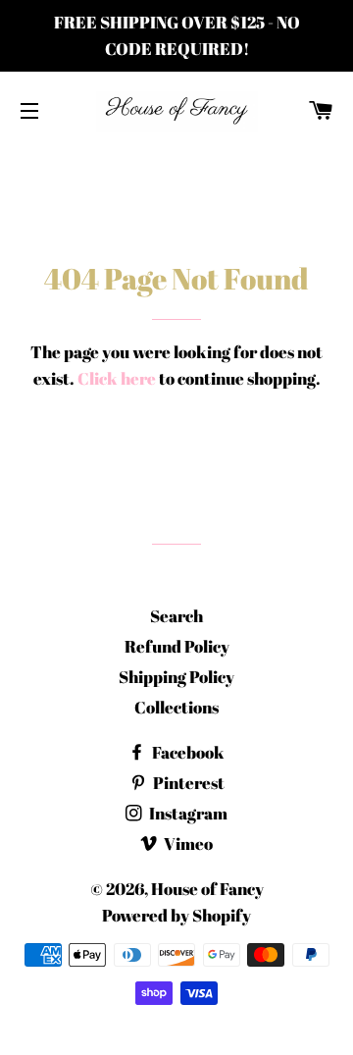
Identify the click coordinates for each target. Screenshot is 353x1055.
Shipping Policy (176, 676)
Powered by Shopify (176, 915)
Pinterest (187, 782)
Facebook (187, 752)
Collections (176, 707)
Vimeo (187, 843)
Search (176, 616)
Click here (116, 378)
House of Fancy (207, 888)
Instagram (186, 813)
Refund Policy (177, 646)
